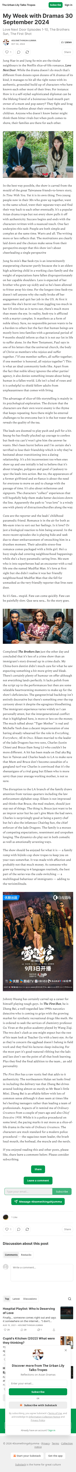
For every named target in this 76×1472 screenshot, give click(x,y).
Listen (68, 42)
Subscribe (55, 5)
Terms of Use (55, 1413)
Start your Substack (29, 1455)
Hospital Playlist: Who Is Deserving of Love (29, 1311)
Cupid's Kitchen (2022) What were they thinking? (29, 1340)
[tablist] (18, 1254)
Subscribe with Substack (40, 1405)
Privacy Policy (38, 1420)
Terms (55, 1443)
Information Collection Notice (44, 1416)
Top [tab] (7, 1298)
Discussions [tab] (30, 1298)
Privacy (45, 1443)
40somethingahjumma (23, 40)
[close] (66, 1350)
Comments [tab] (11, 1254)
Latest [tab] (16, 1298)
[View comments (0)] (18, 52)
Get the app (55, 1455)
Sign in (68, 5)
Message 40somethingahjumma (40, 1201)
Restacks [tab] (26, 1254)
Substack (20, 1464)
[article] (38, 1319)
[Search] (69, 1298)
